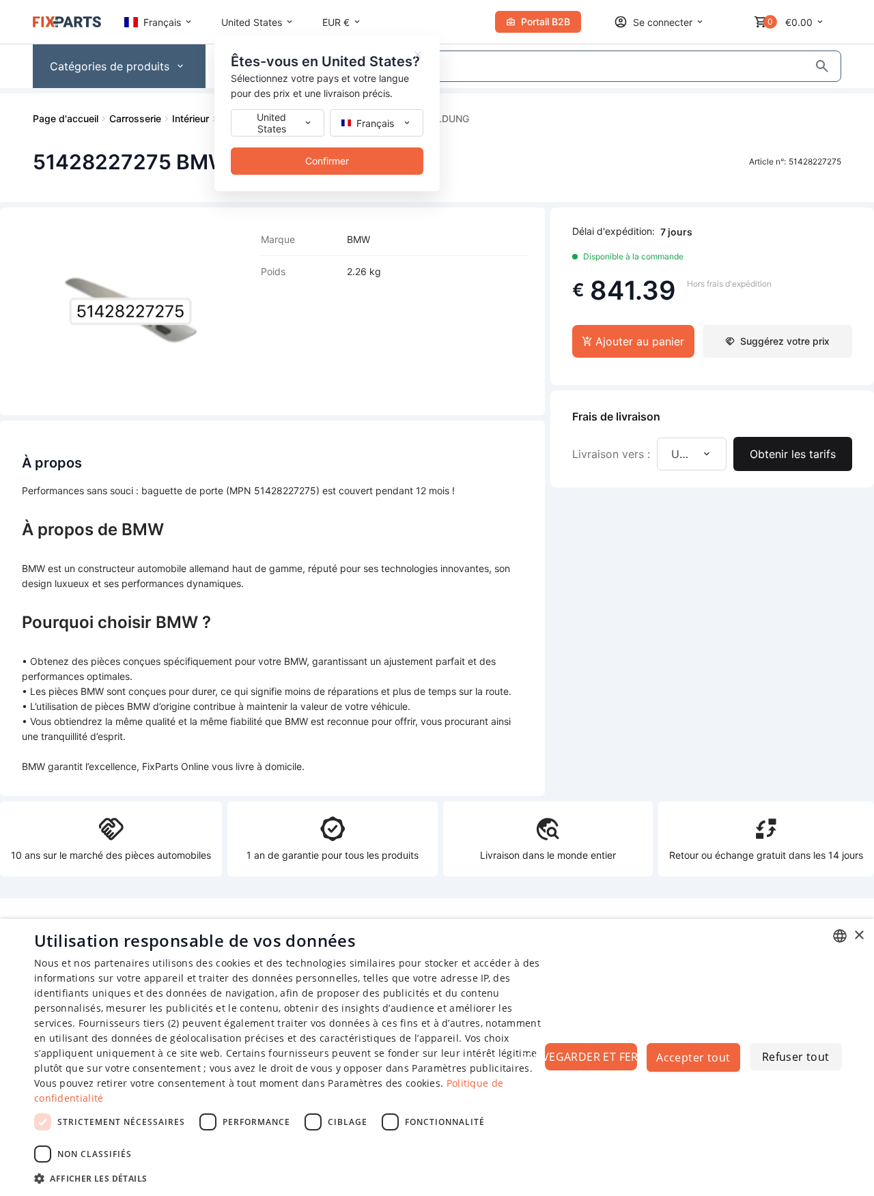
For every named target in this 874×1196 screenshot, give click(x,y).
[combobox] (840, 936)
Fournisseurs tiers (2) (129, 1022)
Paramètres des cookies (384, 1083)
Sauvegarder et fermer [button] (591, 1056)
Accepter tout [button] (693, 1057)
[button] (294, 1178)
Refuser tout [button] (796, 1056)
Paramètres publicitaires (470, 1068)
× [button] (859, 935)
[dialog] (437, 1057)
